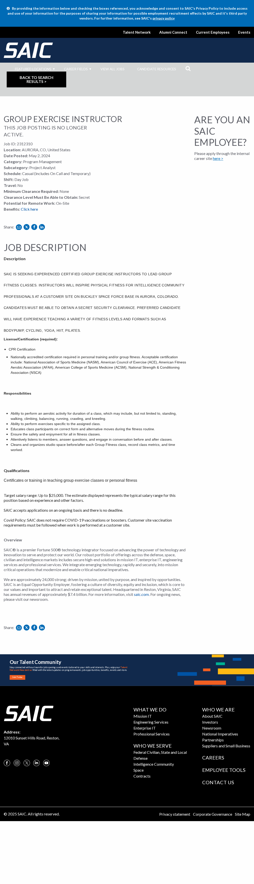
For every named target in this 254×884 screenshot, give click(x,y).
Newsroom (211, 728)
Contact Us (218, 782)
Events (244, 32)
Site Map (242, 814)
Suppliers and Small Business (226, 745)
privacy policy (164, 18)
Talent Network (137, 32)
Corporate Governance (212, 814)
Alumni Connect (173, 32)
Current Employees (212, 32)
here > (218, 158)
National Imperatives (220, 734)
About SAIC (212, 716)
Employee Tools (224, 770)
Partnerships (213, 739)
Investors (210, 722)
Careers (213, 757)
